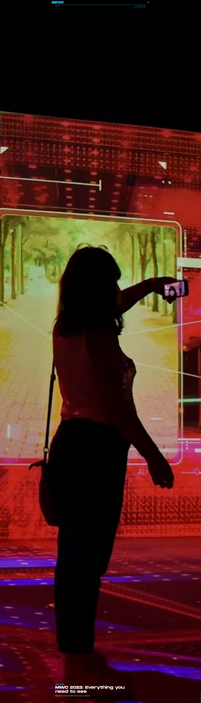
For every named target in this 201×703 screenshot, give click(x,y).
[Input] (58, 2)
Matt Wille (57, 6)
